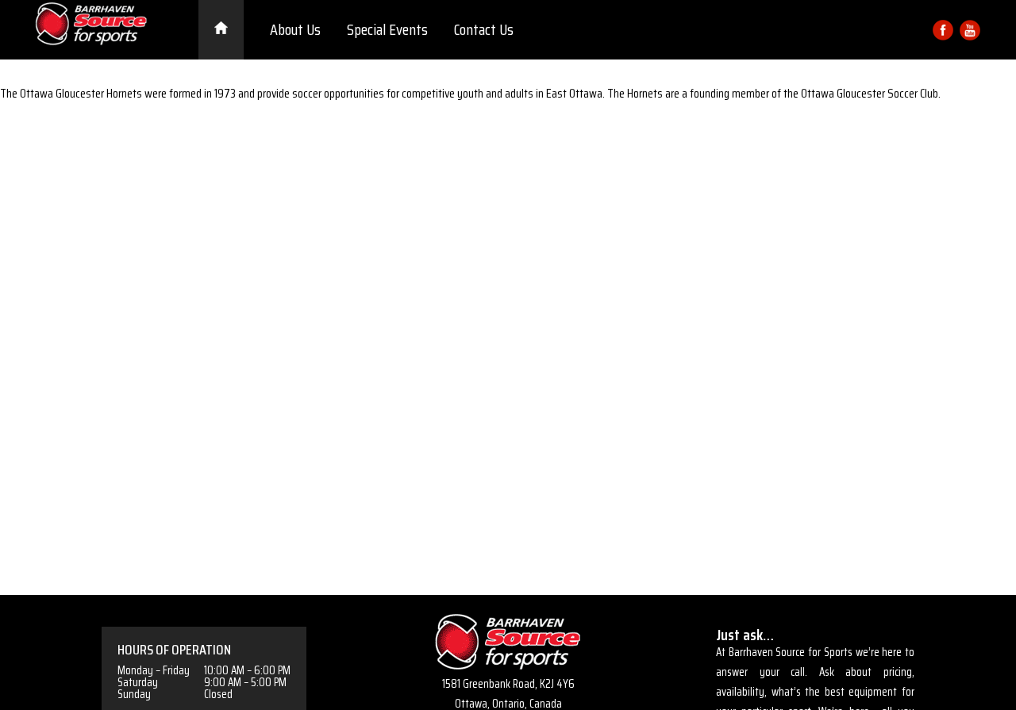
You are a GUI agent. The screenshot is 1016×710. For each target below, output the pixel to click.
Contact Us (484, 29)
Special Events (387, 29)
